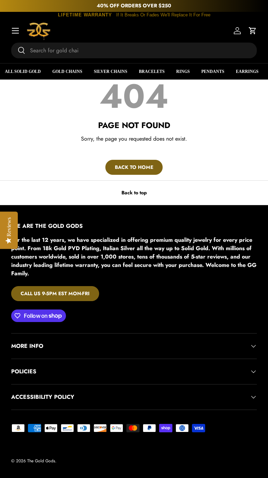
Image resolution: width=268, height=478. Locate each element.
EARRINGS (247, 71)
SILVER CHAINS (110, 71)
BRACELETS (152, 71)
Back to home (134, 167)
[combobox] (134, 50)
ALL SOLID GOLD (23, 71)
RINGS (183, 71)
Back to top (134, 192)
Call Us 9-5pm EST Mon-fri (55, 293)
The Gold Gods (41, 461)
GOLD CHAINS (67, 71)
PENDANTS (212, 71)
